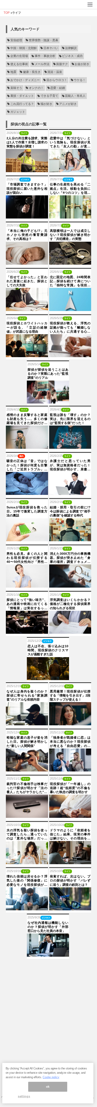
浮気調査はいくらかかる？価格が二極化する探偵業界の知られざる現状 (70, 604)
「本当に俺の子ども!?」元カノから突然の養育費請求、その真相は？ (27, 235)
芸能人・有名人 (75, 96)
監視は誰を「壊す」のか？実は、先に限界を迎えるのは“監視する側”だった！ (70, 419)
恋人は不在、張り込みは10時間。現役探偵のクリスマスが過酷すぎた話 (48, 650)
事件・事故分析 (45, 56)
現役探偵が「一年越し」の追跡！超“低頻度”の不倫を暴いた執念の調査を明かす (70, 788)
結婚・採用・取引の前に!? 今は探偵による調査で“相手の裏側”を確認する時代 (70, 511)
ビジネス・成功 (72, 56)
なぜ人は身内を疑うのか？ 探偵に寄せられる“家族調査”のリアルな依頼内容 (27, 695)
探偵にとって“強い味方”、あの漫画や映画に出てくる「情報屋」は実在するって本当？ (27, 604)
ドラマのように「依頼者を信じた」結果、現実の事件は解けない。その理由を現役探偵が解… (70, 834)
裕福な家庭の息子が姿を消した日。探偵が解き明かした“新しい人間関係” (27, 741)
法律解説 (71, 48)
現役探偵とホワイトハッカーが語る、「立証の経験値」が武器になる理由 (27, 327)
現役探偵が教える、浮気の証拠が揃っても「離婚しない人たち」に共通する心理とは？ (70, 327)
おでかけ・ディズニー (25, 80)
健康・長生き (32, 72)
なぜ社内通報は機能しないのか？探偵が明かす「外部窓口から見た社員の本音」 (48, 927)
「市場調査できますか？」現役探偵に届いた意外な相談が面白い (27, 188)
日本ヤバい (51, 48)
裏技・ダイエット (22, 96)
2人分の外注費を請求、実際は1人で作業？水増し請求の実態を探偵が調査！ (27, 142)
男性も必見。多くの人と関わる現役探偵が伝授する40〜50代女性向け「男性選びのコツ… (27, 558)
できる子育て (49, 96)
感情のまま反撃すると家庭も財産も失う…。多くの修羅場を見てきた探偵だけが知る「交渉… (27, 419)
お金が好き (82, 64)
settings (24, 1096)
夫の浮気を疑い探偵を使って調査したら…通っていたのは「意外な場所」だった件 (27, 834)
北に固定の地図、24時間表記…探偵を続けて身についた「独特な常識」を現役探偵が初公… (70, 281)
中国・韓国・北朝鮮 (23, 48)
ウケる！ (79, 80)
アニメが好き (68, 104)
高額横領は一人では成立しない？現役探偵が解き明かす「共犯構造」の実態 (70, 235)
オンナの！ (36, 88)
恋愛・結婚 (57, 88)
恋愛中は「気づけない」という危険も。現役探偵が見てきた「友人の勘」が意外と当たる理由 (70, 142)
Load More (48, 966)
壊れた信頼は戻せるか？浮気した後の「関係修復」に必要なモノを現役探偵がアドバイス (27, 881)
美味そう (16, 88)
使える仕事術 (19, 64)
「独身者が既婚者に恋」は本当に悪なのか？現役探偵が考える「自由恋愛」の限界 (70, 742)
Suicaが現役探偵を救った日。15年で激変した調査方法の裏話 (27, 511)
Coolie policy (51, 1077)
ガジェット (17, 111)
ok (48, 1086)
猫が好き (46, 104)
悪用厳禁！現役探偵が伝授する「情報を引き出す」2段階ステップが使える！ (70, 695)
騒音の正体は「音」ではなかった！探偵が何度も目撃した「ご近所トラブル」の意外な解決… (27, 465)
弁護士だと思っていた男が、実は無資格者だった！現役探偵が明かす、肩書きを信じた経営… (70, 465)
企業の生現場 (19, 56)
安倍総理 (16, 40)
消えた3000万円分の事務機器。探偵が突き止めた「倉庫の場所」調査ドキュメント (70, 558)
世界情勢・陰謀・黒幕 (43, 40)
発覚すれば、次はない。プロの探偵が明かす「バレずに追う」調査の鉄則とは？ (70, 880)
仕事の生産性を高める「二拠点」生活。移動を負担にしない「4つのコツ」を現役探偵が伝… (70, 189)
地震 (13, 72)
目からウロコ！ (56, 80)
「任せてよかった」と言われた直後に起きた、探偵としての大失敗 (27, 281)
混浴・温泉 (54, 72)
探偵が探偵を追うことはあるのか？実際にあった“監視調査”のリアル (48, 373)
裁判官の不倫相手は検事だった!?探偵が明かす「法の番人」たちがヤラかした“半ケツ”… (27, 788)
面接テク (62, 64)
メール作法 (42, 64)
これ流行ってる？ (22, 104)
